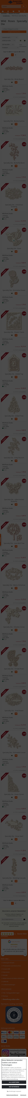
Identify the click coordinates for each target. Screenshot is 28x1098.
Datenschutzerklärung (12, 1095)
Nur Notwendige (14, 1086)
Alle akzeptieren (14, 1082)
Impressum (23, 1095)
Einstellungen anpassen (14, 1091)
